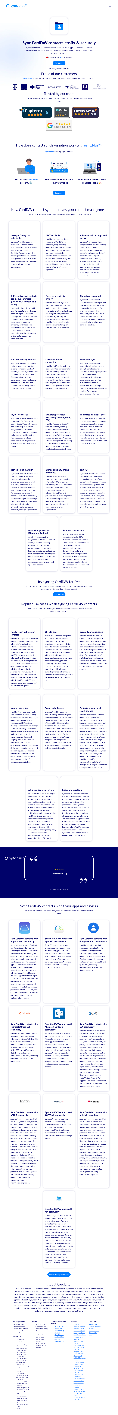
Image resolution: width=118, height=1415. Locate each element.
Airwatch (57, 1333)
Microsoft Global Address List (60, 1327)
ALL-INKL (57, 1339)
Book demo (59, 193)
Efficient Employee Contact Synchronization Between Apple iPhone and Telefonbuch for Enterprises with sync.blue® (80, 1365)
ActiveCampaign (59, 1331)
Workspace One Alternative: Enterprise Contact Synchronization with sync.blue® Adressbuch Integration (79, 1380)
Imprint (91, 1329)
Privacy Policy (93, 1333)
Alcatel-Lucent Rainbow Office (59, 1336)
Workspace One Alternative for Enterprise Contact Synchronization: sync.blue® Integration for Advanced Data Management (79, 1348)
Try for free (59, 63)
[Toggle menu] (109, 5)
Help (90, 1335)
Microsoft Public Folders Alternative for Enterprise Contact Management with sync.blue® (79, 1394)
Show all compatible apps (59, 1274)
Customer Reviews (94, 1326)
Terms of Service (94, 1331)
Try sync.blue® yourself (59, 889)
